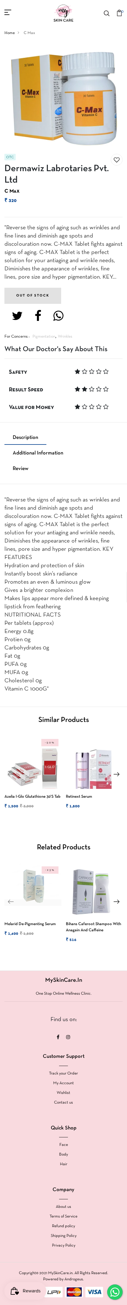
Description (25, 437)
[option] (32, 777)
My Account (63, 1083)
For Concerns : (17, 337)
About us (63, 1207)
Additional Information (38, 453)
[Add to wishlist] (117, 160)
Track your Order (63, 1073)
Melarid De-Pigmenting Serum (30, 924)
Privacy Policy (63, 1245)
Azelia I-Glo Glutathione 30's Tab (32, 797)
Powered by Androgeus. (63, 1279)
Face (63, 1145)
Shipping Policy (63, 1236)
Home (9, 33)
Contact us (63, 1102)
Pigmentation (43, 337)
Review (20, 468)
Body (63, 1154)
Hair (63, 1164)
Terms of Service (63, 1216)
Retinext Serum (79, 797)
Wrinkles (65, 337)
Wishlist (63, 1093)
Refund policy (63, 1226)
